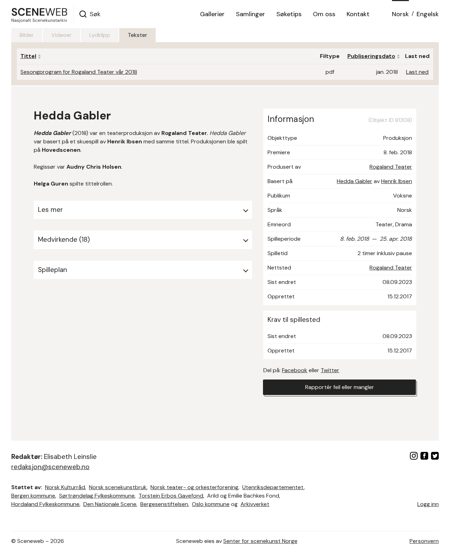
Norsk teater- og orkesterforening (194, 487)
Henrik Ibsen (396, 181)
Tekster (137, 35)
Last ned (417, 72)
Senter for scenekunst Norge (260, 541)
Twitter (330, 370)
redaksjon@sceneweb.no (50, 466)
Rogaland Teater (390, 166)
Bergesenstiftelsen (164, 504)
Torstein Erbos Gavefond (171, 495)
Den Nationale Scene (109, 504)
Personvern (424, 541)
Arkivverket (254, 504)
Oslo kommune (211, 504)
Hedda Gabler (354, 181)
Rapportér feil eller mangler (339, 387)
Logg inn (428, 504)
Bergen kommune (33, 495)
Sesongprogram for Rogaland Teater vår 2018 (78, 72)
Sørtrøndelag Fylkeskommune (97, 495)
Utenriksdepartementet (273, 487)
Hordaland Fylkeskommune (45, 504)
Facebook (294, 370)
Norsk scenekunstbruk (118, 487)
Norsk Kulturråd (65, 487)
